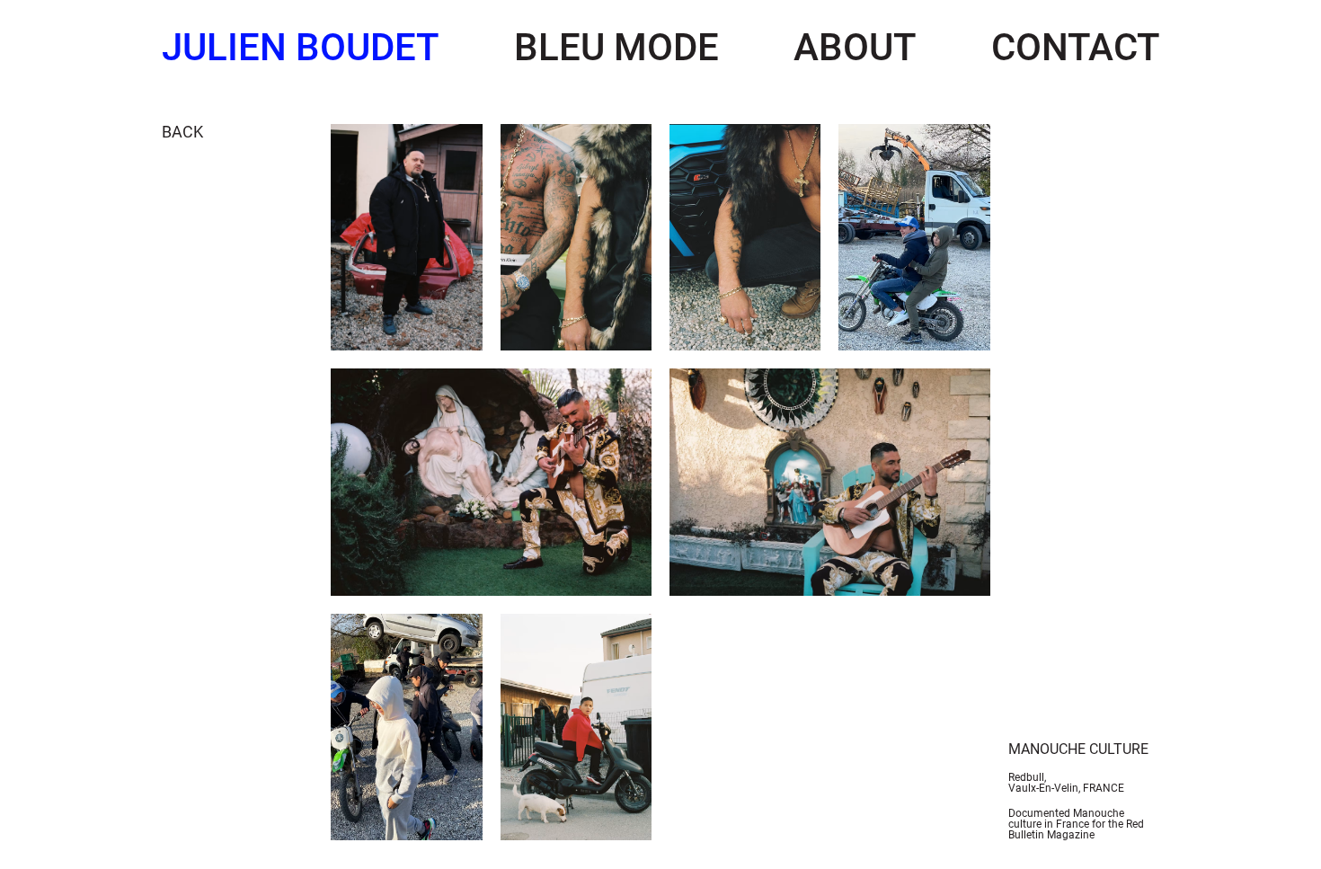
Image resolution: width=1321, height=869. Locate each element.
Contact (1075, 47)
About (854, 47)
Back (182, 132)
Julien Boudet (300, 47)
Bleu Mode (616, 47)
